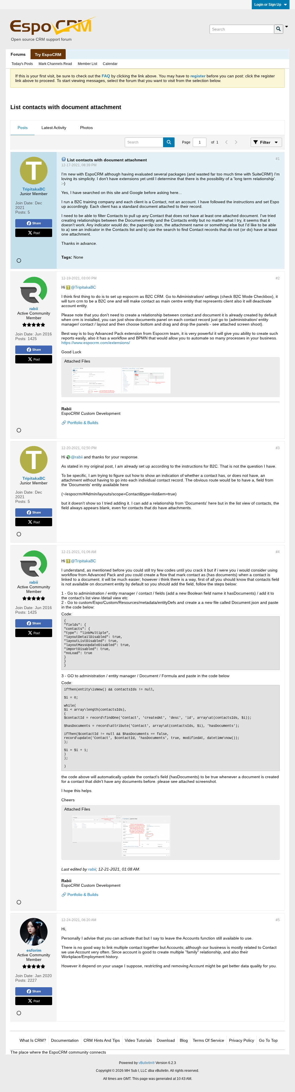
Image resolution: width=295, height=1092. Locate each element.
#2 (278, 278)
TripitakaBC (85, 287)
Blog (184, 1040)
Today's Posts (22, 64)
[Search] (278, 29)
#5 (278, 920)
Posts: (21, 212)
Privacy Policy (241, 1040)
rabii (79, 457)
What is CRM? (33, 1040)
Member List (87, 64)
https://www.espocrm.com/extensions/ (95, 342)
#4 (278, 552)
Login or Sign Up (267, 5)
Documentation (65, 1040)
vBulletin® (147, 1063)
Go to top (268, 1040)
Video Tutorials (138, 1040)
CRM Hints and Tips (102, 1040)
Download (166, 1040)
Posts (23, 127)
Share (36, 223)
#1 (278, 159)
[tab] (23, 127)
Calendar (110, 64)
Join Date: (24, 203)
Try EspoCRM (48, 54)
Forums (18, 54)
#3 (278, 448)
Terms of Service (208, 1040)
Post (36, 232)
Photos (86, 127)
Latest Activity (53, 127)
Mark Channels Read (55, 64)
